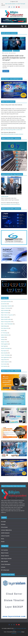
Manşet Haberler (5, 555)
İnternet (3, 330)
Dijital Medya (4, 326)
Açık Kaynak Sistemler (6, 301)
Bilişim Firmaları (4, 312)
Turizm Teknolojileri (5, 355)
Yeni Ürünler (3, 364)
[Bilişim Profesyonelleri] (14, 489)
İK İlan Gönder (4, 527)
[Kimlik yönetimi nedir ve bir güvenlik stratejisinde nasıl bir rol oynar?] (14, 43)
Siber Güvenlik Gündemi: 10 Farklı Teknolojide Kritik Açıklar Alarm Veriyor (15, 4)
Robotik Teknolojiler (5, 348)
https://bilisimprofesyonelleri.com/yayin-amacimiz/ (12, 134)
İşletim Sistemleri (5, 335)
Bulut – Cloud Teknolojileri (7, 323)
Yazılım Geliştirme (5, 361)
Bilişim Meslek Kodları (6, 319)
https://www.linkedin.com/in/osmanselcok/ (10, 204)
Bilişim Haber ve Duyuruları (7, 315)
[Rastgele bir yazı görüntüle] (25, 26)
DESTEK (22, 510)
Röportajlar (3, 350)
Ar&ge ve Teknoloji (5, 308)
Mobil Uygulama (4, 344)
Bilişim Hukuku (4, 317)
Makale (2, 337)
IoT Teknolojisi (4, 332)
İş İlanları (3, 567)
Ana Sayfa (3, 521)
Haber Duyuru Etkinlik (6, 558)
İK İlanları (3, 524)
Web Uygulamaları (5, 357)
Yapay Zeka (3, 359)
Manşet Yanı (4, 341)
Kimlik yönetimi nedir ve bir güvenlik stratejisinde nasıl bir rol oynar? (13, 58)
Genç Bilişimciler (4, 328)
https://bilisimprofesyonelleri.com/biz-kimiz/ (12, 129)
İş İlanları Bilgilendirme (6, 530)
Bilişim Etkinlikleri (4, 310)
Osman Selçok (13, 53)
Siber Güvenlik (16, 50)
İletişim (2, 541)
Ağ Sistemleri (4, 303)
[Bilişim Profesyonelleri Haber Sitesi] (2, 26)
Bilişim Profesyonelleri (7, 50)
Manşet (2, 339)
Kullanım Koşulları (5, 535)
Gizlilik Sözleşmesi (5, 533)
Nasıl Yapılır (3, 346)
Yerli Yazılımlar (4, 366)
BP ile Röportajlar (5, 570)
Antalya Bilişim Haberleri (6, 306)
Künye (2, 538)
